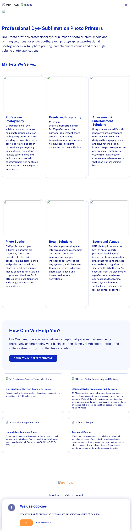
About (79, 495)
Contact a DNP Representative (33, 358)
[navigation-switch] (126, 5)
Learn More (43, 523)
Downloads (55, 495)
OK (26, 522)
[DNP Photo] (10, 4)
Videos (69, 495)
